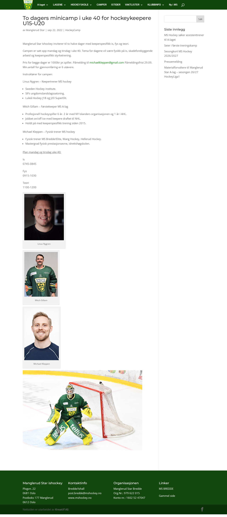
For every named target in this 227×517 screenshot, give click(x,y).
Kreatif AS (61, 509)
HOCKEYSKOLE (79, 5)
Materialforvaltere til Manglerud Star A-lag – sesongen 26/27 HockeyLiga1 (183, 72)
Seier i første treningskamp (180, 45)
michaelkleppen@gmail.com (107, 62)
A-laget (41, 5)
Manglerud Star (35, 30)
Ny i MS (173, 5)
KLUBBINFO (154, 5)
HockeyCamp (73, 30)
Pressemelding (173, 61)
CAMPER (102, 5)
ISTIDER (115, 5)
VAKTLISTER (132, 5)
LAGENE (58, 5)
